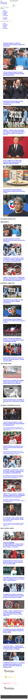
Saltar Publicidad (14, 0)
